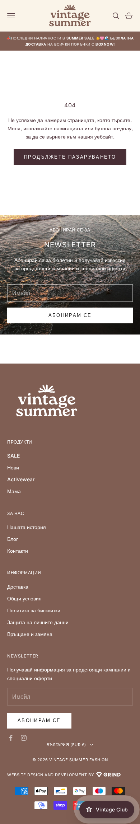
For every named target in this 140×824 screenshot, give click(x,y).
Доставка (17, 587)
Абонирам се (39, 720)
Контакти (17, 551)
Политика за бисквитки (33, 610)
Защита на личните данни (38, 622)
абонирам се (70, 315)
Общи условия (24, 598)
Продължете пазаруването (70, 157)
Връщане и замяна (29, 634)
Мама (14, 491)
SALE (13, 456)
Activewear (20, 479)
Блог (12, 539)
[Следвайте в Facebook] (10, 737)
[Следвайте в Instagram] (23, 737)
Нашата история (26, 527)
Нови (13, 467)
